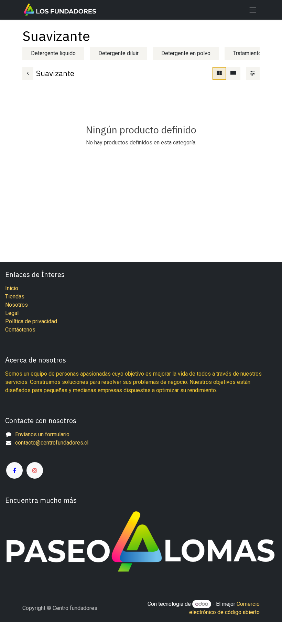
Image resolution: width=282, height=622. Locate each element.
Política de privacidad (31, 321)
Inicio (11, 288)
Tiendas (14, 296)
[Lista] (233, 73)
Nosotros (16, 305)
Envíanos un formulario (42, 434)
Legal (12, 313)
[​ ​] (14, 466)
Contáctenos (20, 329)
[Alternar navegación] (253, 10)
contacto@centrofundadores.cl (51, 442)
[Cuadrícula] (219, 73)
